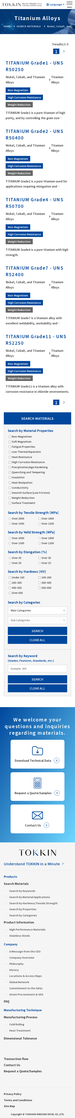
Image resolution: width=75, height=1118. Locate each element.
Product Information (19, 922)
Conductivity (20, 487)
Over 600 (17, 592)
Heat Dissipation (22, 482)
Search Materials (16, 883)
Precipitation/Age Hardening (30, 467)
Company (10, 944)
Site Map (9, 1106)
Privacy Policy (12, 1094)
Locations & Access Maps (25, 976)
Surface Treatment (23, 502)
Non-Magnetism (22, 436)
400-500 (17, 587)
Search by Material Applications (29, 897)
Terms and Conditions (18, 1100)
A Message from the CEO (25, 951)
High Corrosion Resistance (28, 462)
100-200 (46, 577)
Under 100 (18, 577)
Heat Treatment (20, 1030)
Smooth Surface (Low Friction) (31, 492)
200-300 (17, 582)
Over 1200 (48, 523)
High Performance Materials (27, 929)
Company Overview (21, 957)
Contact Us (12, 1065)
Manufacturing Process (20, 1017)
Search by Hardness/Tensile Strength (33, 903)
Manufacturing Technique (23, 1010)
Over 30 (46, 557)
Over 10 (46, 562)
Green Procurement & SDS (26, 994)
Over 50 (16, 557)
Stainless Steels (19, 935)
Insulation (18, 477)
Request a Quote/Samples (23, 1071)
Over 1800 (48, 518)
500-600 (46, 587)
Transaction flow (16, 1059)
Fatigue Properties (23, 446)
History (14, 970)
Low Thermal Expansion (26, 451)
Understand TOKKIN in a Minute (32, 863)
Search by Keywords (22, 891)
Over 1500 (18, 523)
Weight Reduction (23, 497)
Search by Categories (23, 915)
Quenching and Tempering (28, 472)
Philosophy (16, 964)
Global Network (19, 982)
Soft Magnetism (21, 441)
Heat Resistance (22, 457)
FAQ (6, 1001)
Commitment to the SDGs (26, 988)
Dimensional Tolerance (20, 1038)
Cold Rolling (16, 1024)
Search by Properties (22, 909)
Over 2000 (18, 518)
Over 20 (16, 562)
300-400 (46, 582)
